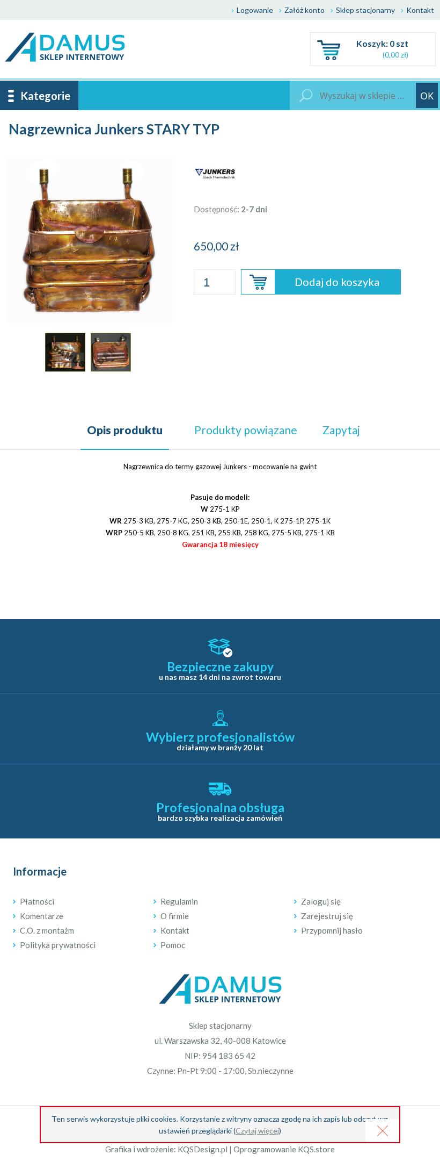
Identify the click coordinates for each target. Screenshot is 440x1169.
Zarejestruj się (327, 916)
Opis (125, 429)
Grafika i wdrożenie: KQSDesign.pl (166, 1149)
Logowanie (255, 10)
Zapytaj (341, 429)
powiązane (245, 429)
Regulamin (179, 901)
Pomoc (172, 945)
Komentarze (41, 916)
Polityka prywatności (58, 945)
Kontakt (420, 10)
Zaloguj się (321, 901)
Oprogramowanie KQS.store (284, 1149)
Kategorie (45, 95)
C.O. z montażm (47, 930)
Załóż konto (304, 10)
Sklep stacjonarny (365, 10)
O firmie (174, 916)
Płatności (37, 901)
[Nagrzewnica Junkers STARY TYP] (88, 158)
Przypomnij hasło (332, 930)
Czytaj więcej (257, 1130)
